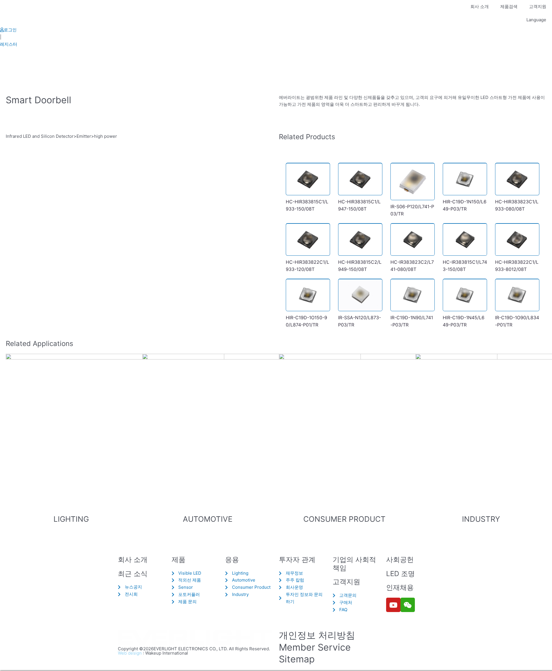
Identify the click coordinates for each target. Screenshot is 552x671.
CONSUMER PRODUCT (344, 519)
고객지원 (537, 6)
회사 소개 (479, 6)
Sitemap (297, 659)
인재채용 (400, 587)
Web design (130, 653)
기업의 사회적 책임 (354, 563)
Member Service (315, 647)
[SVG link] (195, 637)
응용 (232, 559)
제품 (178, 559)
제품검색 (509, 6)
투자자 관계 (297, 559)
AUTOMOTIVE (208, 519)
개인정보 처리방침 (317, 635)
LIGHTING (71, 519)
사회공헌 (400, 559)
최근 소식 (132, 573)
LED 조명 (400, 573)
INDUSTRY (481, 519)
